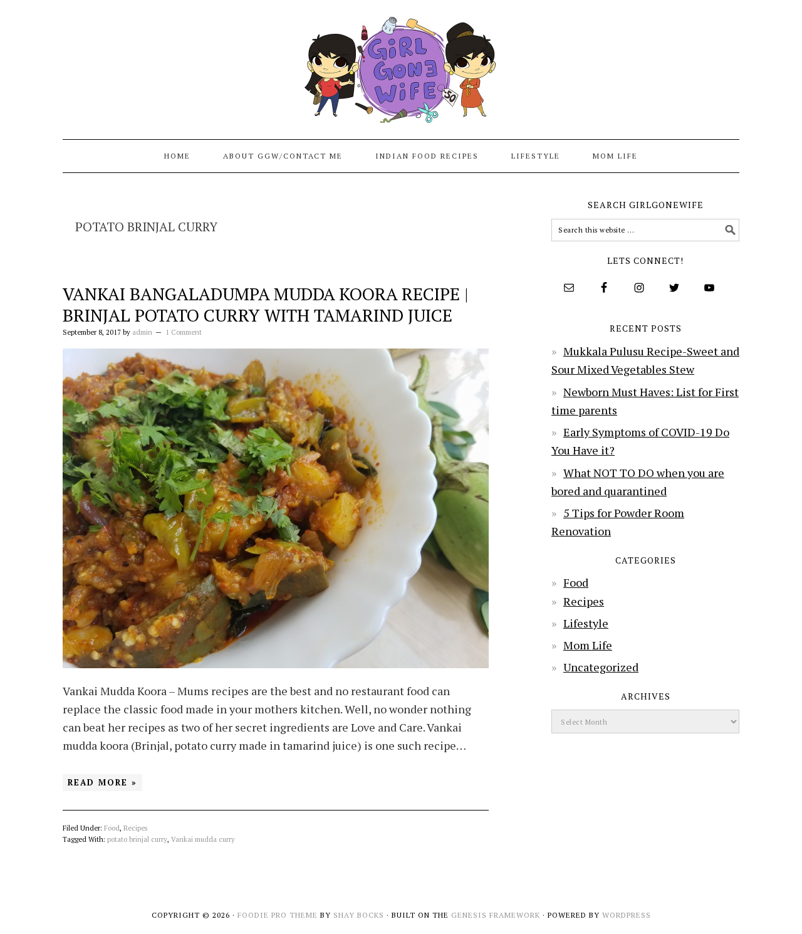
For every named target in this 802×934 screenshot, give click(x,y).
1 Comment (183, 332)
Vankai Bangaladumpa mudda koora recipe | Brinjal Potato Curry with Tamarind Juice (266, 304)
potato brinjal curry (137, 839)
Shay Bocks (358, 915)
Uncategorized (600, 666)
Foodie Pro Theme (277, 915)
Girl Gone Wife (401, 64)
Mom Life (587, 645)
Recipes (135, 828)
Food (112, 828)
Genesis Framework (495, 915)
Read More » (102, 782)
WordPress (626, 915)
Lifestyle (585, 623)
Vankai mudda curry (203, 839)
